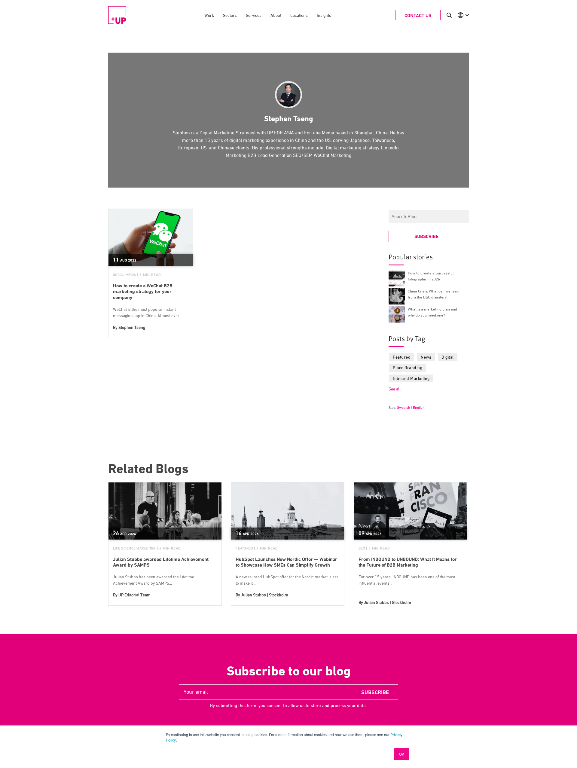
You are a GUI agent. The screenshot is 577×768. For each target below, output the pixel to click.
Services (253, 15)
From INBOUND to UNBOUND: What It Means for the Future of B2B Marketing (408, 562)
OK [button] (401, 754)
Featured (402, 357)
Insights (324, 15)
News (426, 357)
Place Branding (407, 367)
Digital (447, 357)
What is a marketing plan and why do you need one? (432, 312)
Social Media (124, 274)
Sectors (230, 15)
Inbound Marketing (411, 378)
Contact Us (418, 15)
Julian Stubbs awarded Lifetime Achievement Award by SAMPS (161, 562)
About (275, 15)
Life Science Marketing (134, 548)
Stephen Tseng (131, 327)
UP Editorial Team (134, 594)
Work (209, 15)
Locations (299, 15)
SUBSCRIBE (426, 236)
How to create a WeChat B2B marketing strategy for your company (142, 291)
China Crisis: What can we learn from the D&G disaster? (434, 294)
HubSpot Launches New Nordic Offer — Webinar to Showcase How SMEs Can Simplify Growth (286, 562)
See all (395, 388)
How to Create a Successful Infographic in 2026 (431, 276)
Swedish (403, 407)
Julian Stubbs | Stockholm (264, 594)
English (419, 407)
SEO (362, 548)
